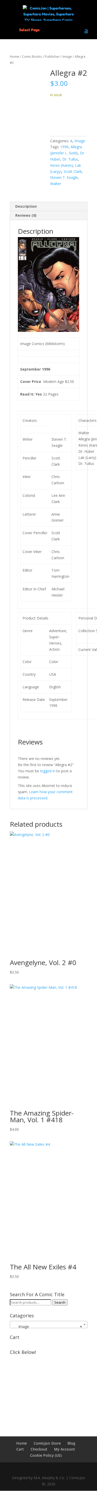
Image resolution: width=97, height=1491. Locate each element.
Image (67, 56)
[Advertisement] (48, 1389)
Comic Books (32, 56)
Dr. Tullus (70, 159)
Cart (20, 1449)
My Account (64, 1449)
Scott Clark (73, 171)
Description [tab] (26, 206)
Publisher (52, 56)
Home (14, 56)
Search (59, 1302)
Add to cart (69, 115)
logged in (47, 770)
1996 (64, 146)
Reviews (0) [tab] (25, 215)
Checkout (39, 1449)
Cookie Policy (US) (46, 1455)
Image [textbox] (47, 1326)
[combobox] (48, 1324)
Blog (71, 1443)
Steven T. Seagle (64, 177)
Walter (55, 183)
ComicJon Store (47, 1443)
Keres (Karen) (61, 165)
